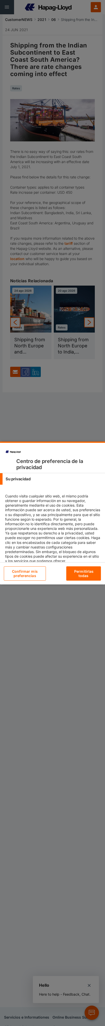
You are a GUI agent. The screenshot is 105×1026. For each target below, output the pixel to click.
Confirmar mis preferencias (25, 573)
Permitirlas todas (84, 573)
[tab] (52, 479)
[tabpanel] (53, 533)
